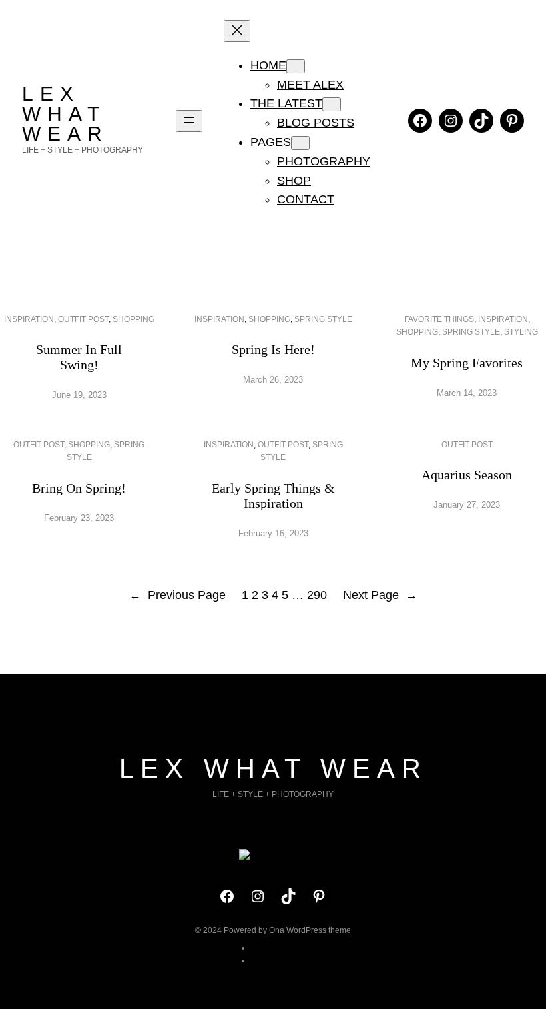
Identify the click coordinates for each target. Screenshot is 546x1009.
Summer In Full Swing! (79, 357)
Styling (521, 332)
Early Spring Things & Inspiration (273, 495)
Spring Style (323, 319)
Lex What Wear (65, 114)
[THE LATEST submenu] (331, 104)
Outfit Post (83, 319)
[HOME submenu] (295, 66)
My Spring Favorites (467, 362)
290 (317, 595)
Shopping (133, 319)
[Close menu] (237, 31)
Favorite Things (439, 319)
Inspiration (29, 319)
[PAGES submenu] (300, 143)
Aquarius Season (466, 474)
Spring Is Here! (273, 349)
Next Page (380, 595)
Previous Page (177, 595)
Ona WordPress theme (310, 930)
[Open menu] (189, 121)
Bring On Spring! (79, 488)
